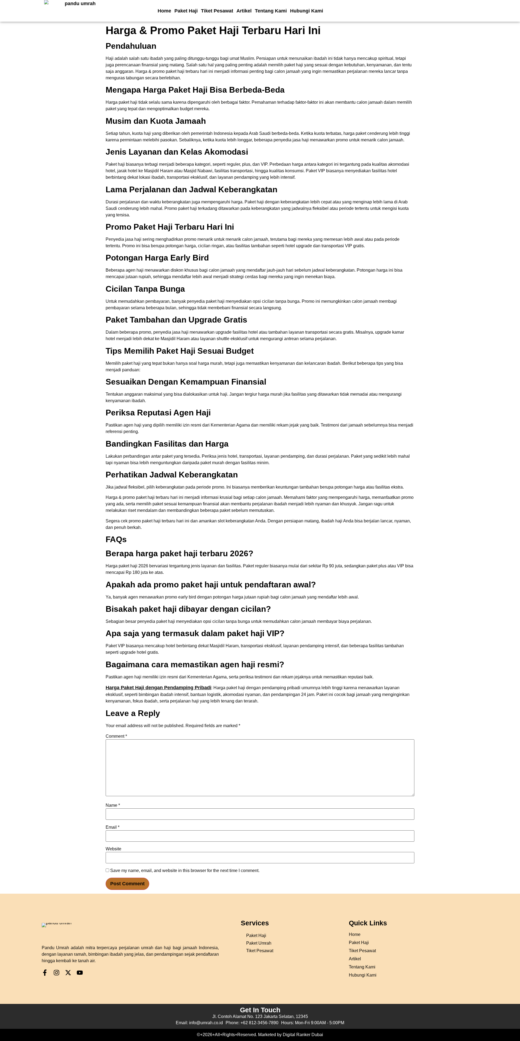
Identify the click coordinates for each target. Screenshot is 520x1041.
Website (113, 849)
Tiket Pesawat (217, 11)
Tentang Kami (271, 11)
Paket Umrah (258, 943)
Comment (116, 736)
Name (113, 805)
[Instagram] (56, 973)
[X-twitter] (68, 973)
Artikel (244, 11)
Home (164, 11)
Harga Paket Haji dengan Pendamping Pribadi (158, 687)
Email (112, 827)
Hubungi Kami (306, 11)
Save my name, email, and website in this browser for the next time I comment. (184, 870)
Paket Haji (186, 11)
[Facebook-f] (45, 973)
